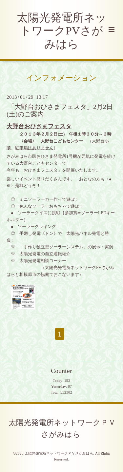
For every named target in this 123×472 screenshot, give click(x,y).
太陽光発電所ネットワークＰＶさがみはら (62, 429)
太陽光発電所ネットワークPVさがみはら (62, 30)
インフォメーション (61, 77)
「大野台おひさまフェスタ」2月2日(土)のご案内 (60, 110)
